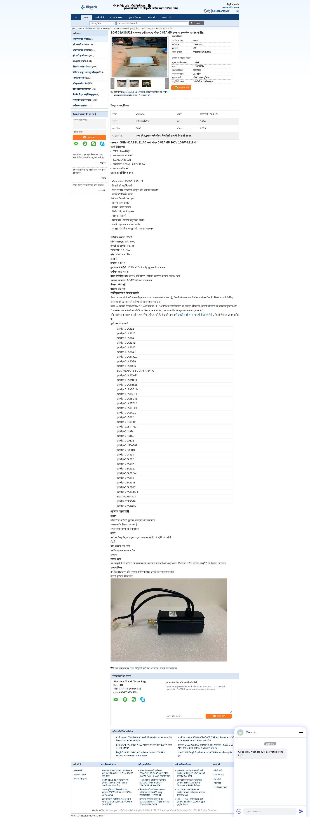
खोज (198, 23)
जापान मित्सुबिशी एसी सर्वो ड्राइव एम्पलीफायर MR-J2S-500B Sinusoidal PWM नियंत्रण (189, 783)
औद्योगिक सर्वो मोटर (92, 28)
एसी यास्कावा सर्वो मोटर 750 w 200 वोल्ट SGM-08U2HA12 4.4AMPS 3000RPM (117, 802)
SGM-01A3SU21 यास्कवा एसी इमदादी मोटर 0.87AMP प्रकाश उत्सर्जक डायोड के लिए (115, 783)
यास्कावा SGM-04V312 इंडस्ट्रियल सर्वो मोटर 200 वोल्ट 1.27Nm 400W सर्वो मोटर (117, 773)
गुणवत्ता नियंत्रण (135, 17)
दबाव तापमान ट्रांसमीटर (82, 89)
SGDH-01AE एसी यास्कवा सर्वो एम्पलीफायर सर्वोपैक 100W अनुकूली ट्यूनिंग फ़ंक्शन (191, 802)
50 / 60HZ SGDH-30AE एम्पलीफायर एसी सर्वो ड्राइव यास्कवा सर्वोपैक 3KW (191, 792)
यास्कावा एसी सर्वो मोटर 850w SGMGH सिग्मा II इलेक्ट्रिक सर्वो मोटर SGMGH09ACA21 (155, 802)
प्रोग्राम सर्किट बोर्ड (80, 83)
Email (236, 7)
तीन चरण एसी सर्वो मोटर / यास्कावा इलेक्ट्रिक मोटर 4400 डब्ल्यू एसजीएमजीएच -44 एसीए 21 (153, 792)
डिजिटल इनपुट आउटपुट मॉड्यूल (85, 72)
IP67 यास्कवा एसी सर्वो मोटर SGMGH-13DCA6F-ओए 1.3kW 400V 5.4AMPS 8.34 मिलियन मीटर (155, 773)
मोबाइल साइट (222, 787)
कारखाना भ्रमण (116, 17)
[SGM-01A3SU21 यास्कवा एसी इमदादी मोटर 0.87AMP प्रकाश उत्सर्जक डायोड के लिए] (140, 57)
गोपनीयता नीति (98, 810)
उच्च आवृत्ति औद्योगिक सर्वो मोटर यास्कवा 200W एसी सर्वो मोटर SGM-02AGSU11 (117, 792)
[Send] (301, 811)
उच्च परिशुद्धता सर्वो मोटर (124, 668)
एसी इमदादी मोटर (79, 44)
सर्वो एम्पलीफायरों (181, 314)
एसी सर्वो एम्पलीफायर (80, 55)
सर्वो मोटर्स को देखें (204, 314)
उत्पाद (86, 17)
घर (76, 17)
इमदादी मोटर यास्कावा (168, 668)
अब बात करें (226, 7)
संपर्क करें (151, 17)
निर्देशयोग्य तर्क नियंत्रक (82, 100)
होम (73, 28)
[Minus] (301, 732)
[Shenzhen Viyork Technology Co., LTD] (237, 11)
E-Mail (217, 779)
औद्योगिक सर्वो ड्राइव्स (81, 50)
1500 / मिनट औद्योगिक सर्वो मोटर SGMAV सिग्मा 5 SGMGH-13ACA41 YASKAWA (153, 783)
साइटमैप (217, 783)
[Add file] (238, 811)
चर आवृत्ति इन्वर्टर (79, 61)
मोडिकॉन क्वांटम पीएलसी (82, 66)
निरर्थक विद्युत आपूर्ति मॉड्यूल (84, 94)
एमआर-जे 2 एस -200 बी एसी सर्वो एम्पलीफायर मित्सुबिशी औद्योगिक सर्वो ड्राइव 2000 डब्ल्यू (191, 773)
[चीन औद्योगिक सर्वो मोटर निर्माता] (92, 7)
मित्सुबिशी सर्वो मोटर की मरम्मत (146, 668)
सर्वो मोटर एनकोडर (80, 105)
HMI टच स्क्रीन (79, 78)
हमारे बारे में (99, 17)
